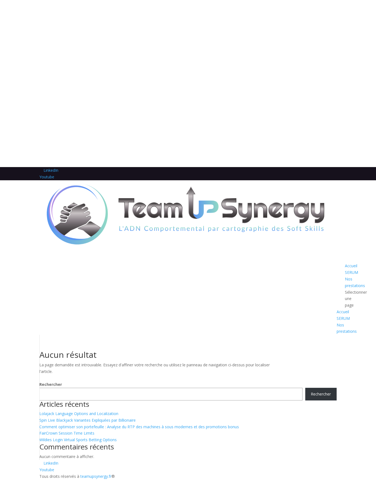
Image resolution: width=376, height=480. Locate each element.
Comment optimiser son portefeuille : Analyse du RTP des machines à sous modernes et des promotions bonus (139, 426)
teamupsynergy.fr (95, 476)
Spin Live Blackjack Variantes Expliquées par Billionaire (87, 420)
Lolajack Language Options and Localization (78, 413)
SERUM (343, 318)
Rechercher (50, 384)
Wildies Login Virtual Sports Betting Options (78, 439)
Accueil (343, 311)
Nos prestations (355, 282)
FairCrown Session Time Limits (66, 433)
